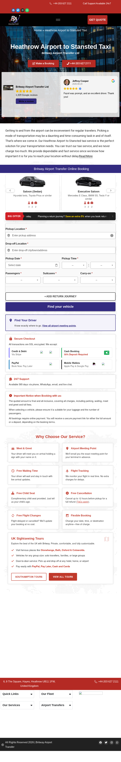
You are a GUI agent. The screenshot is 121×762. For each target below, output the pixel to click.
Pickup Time (70, 258)
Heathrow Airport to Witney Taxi (29, 634)
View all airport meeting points (59, 325)
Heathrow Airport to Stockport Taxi (31, 652)
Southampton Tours (28, 576)
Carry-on (86, 273)
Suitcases (49, 273)
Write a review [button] (26, 101)
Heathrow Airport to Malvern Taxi (29, 616)
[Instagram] (22, 10)
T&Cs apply (82, 501)
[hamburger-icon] (58, 20)
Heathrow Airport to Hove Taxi (28, 625)
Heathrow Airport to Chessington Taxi (33, 648)
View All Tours (63, 576)
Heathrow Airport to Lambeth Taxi (30, 638)
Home (38, 30)
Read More (86, 156)
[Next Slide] (111, 190)
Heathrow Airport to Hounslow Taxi (31, 611)
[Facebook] (13, 10)
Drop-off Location (17, 243)
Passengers (13, 273)
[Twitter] (18, 10)
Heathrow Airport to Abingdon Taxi (30, 629)
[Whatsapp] (27, 10)
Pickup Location (16, 228)
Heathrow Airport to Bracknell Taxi (30, 643)
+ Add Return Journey (60, 296)
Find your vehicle (61, 306)
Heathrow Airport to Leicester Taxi (30, 620)
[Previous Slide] (10, 190)
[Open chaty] (112, 754)
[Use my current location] (111, 235)
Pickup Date (14, 258)
